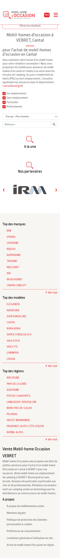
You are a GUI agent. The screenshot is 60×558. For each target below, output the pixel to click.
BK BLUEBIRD (14, 279)
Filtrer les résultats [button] (30, 25)
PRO (47, 15)
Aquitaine (13, 389)
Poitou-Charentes (18, 395)
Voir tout (53, 292)
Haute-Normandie (18, 420)
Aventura (13, 310)
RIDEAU (11, 249)
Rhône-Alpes (15, 432)
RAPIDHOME (14, 255)
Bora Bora (13, 328)
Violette (12, 346)
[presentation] (3, 190)
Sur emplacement (16, 93)
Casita (11, 322)
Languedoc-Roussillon (21, 402)
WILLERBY (13, 267)
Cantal (6, 85)
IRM (9, 230)
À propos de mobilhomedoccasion (25, 506)
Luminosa (13, 352)
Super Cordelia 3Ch (19, 334)
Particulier (12, 102)
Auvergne (16, 85)
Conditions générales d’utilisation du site (30, 538)
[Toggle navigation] (56, 15)
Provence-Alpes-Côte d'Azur (25, 426)
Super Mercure (16, 316)
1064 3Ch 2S (13, 340)
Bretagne (13, 377)
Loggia (11, 358)
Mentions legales (16, 513)
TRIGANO (12, 261)
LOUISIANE (13, 242)
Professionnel (14, 106)
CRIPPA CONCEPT (16, 285)
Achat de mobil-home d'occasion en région (30, 545)
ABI (9, 273)
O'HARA (11, 236)
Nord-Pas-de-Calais (19, 408)
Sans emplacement (17, 97)
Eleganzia (13, 304)
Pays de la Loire (17, 383)
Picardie (12, 414)
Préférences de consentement (23, 531)
